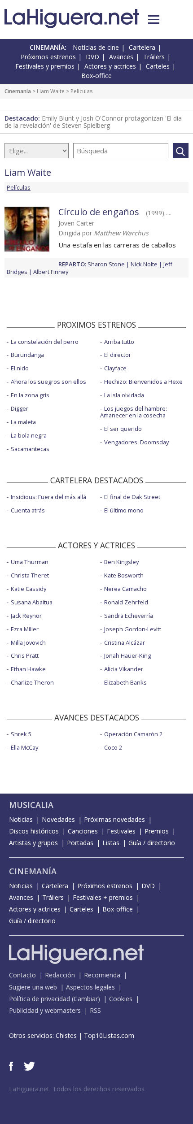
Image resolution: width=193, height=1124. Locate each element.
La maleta (23, 422)
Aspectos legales (90, 987)
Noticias (21, 819)
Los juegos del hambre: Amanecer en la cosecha (133, 411)
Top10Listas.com (109, 1035)
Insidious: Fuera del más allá (48, 497)
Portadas (80, 842)
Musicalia (31, 804)
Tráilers (154, 56)
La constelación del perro (45, 342)
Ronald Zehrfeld (126, 602)
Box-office (96, 75)
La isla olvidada (124, 395)
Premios (157, 831)
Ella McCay (24, 747)
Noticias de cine (96, 47)
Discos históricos (34, 831)
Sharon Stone (106, 264)
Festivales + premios (103, 897)
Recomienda (102, 975)
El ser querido (123, 429)
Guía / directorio (151, 842)
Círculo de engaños (98, 212)
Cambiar (86, 998)
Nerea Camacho (125, 589)
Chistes (66, 1035)
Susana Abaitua (32, 602)
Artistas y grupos (33, 842)
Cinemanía (17, 91)
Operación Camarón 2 (133, 734)
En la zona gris (30, 395)
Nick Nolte (144, 264)
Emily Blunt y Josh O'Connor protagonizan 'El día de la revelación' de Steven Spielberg (93, 122)
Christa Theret (30, 575)
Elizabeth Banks (125, 682)
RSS (95, 1010)
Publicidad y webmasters (45, 1010)
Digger (19, 408)
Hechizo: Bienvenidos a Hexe (143, 382)
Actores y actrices (110, 66)
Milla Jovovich (28, 642)
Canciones (83, 831)
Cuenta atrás (28, 510)
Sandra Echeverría (128, 616)
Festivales (121, 831)
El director (117, 355)
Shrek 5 (21, 734)
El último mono (124, 510)
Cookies (120, 998)
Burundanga (27, 355)
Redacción (60, 975)
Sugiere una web (33, 987)
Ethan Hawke (28, 669)
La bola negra (29, 435)
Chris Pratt (25, 655)
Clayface (115, 368)
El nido (20, 368)
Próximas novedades (114, 819)
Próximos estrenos (48, 56)
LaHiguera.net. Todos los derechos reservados (77, 1089)
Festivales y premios (45, 66)
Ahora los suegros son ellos (48, 382)
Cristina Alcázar (124, 642)
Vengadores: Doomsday (136, 442)
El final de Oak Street (132, 497)
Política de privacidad (39, 998)
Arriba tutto (119, 342)
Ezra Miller (25, 629)
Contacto (22, 975)
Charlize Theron (32, 682)
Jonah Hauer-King (127, 655)
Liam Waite (51, 91)
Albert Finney (50, 272)
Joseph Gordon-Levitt (132, 629)
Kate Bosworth (124, 575)
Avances (121, 56)
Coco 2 (113, 747)
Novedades (58, 819)
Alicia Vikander (123, 669)
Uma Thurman (29, 562)
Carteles (158, 66)
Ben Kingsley (121, 562)
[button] (153, 19)
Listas (110, 842)
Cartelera (142, 47)
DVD (92, 56)
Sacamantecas (30, 449)
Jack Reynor (26, 616)
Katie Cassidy (28, 589)
